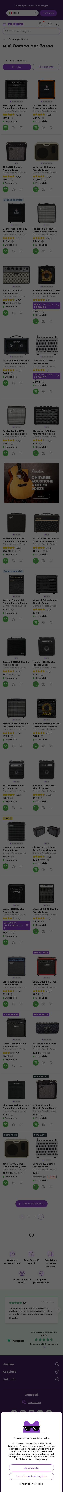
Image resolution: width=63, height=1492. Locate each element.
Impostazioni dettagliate (31, 1476)
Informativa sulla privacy (33, 1459)
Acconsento (31, 1468)
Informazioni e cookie (31, 1484)
